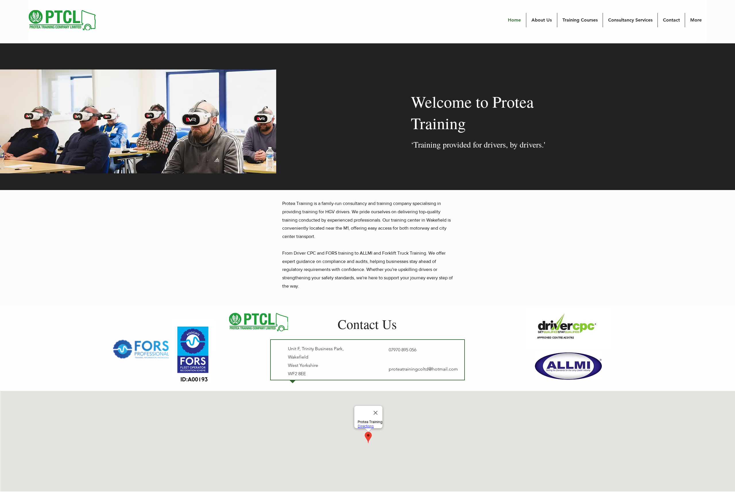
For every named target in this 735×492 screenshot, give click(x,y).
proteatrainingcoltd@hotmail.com (423, 369)
